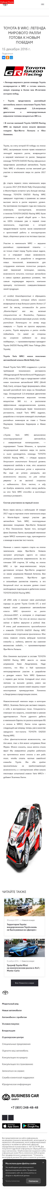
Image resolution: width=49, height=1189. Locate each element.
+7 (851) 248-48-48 (24, 1107)
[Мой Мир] (11, 57)
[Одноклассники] (7, 57)
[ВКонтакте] (3, 57)
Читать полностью (12, 1181)
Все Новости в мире (24, 982)
